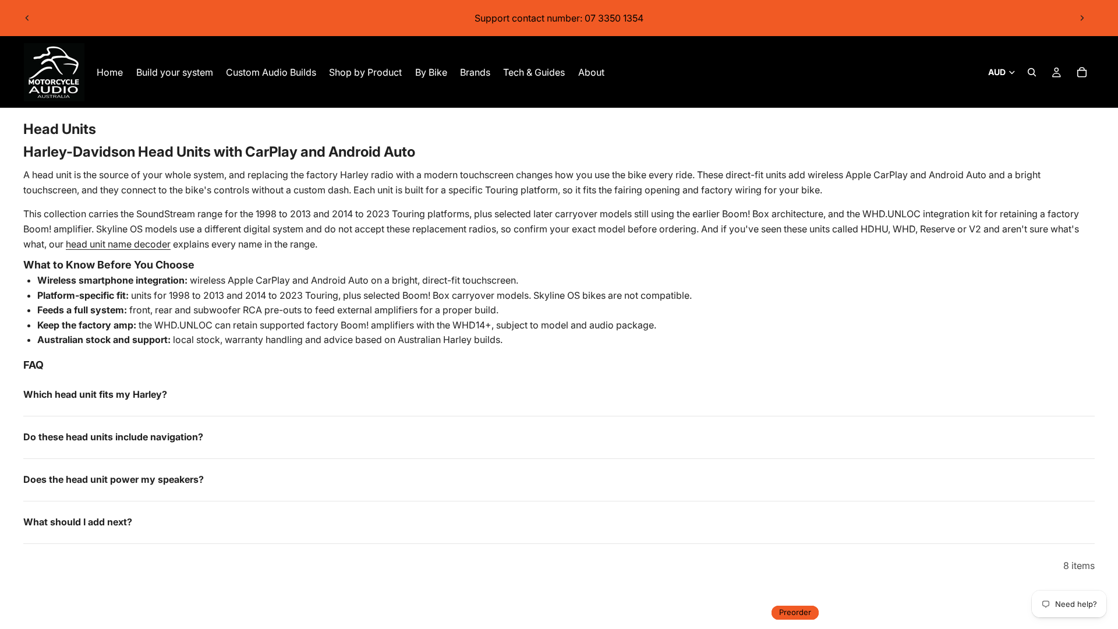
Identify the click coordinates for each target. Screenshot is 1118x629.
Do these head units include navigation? (113, 437)
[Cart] (1082, 72)
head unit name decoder (118, 244)
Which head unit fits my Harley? (95, 394)
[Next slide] (1082, 18)
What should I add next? (77, 522)
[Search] (1032, 72)
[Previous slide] (27, 18)
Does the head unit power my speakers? (113, 479)
